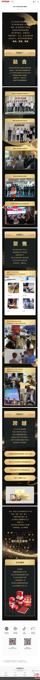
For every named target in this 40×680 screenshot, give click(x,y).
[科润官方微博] (15, 629)
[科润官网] (6, 629)
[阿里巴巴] (33, 629)
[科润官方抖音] (24, 629)
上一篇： (13, 660)
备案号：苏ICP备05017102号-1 (20, 678)
